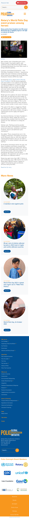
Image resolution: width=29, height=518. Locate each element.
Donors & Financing (6, 398)
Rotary (10, 80)
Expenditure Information (7, 403)
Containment (4, 376)
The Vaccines (4, 363)
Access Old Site (14, 514)
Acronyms (14, 504)
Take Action (4, 417)
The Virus (3, 361)
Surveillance (4, 394)
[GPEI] (11, 432)
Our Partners (4, 346)
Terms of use (14, 507)
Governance (4, 348)
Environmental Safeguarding (8, 378)
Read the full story (6, 167)
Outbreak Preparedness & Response (9, 385)
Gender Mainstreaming (6, 381)
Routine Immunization (6, 390)
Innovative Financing (6, 407)
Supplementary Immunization (8, 392)
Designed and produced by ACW (14, 517)
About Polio (4, 354)
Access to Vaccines (5, 374)
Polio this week (4, 358)
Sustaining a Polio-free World (8, 343)
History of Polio (5, 365)
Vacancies (14, 496)
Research (3, 387)
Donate (3, 421)
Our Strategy (4, 341)
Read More (7, 211)
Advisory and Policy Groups (7, 350)
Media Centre (4, 413)
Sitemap (14, 511)
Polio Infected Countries (6, 356)
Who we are (4, 339)
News (2, 411)
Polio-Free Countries (6, 368)
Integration (3, 383)
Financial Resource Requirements (9, 400)
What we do (4, 372)
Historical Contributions (6, 405)
